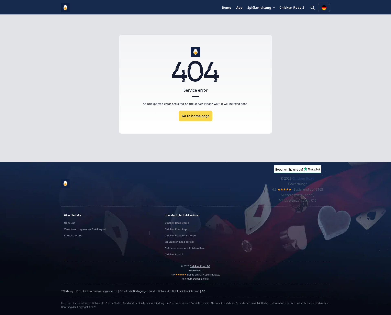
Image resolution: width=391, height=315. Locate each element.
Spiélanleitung (259, 7)
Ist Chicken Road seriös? (179, 242)
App (239, 7)
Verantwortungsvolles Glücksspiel (85, 229)
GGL (204, 291)
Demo (226, 7)
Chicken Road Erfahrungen (181, 235)
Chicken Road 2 (291, 7)
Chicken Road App (176, 229)
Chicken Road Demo (177, 223)
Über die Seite (72, 215)
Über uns (69, 223)
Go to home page (195, 116)
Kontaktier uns (73, 235)
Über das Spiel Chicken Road (182, 215)
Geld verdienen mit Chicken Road (185, 248)
